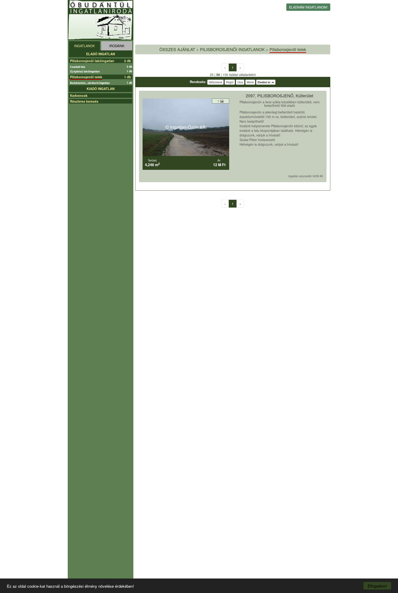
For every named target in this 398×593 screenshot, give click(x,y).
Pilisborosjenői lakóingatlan (92, 60)
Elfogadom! (377, 586)
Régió (230, 82)
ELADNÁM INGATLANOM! (308, 7)
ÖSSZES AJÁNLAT (177, 49)
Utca (240, 82)
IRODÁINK (116, 45)
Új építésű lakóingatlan (85, 71)
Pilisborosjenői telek (86, 77)
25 (212, 74)
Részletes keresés (84, 101)
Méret (250, 82)
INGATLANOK (84, 45)
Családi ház (78, 67)
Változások (215, 82)
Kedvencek (79, 95)
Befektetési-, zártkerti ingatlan (90, 83)
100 (225, 74)
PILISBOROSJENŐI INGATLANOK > (234, 49)
